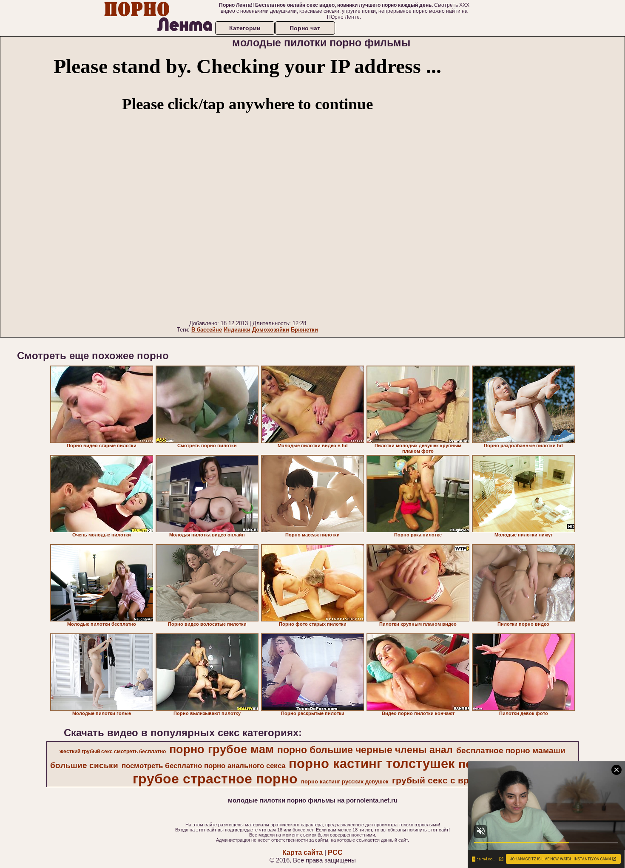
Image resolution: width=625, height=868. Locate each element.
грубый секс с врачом (441, 780)
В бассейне (206, 329)
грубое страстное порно (215, 778)
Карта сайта (302, 852)
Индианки (237, 329)
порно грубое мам (221, 749)
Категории (245, 28)
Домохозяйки (270, 329)
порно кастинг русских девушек (345, 781)
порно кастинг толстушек (372, 763)
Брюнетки (304, 329)
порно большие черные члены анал (365, 749)
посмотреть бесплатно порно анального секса (203, 765)
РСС (335, 852)
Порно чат (305, 28)
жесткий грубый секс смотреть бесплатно (113, 752)
